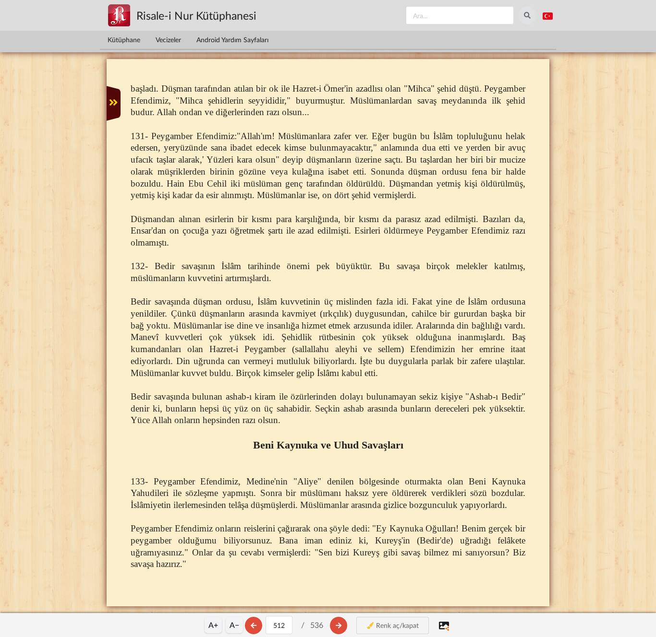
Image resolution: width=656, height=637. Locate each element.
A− (234, 624)
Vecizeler (168, 39)
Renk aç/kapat (396, 625)
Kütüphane (124, 39)
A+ (213, 624)
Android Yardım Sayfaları (232, 39)
